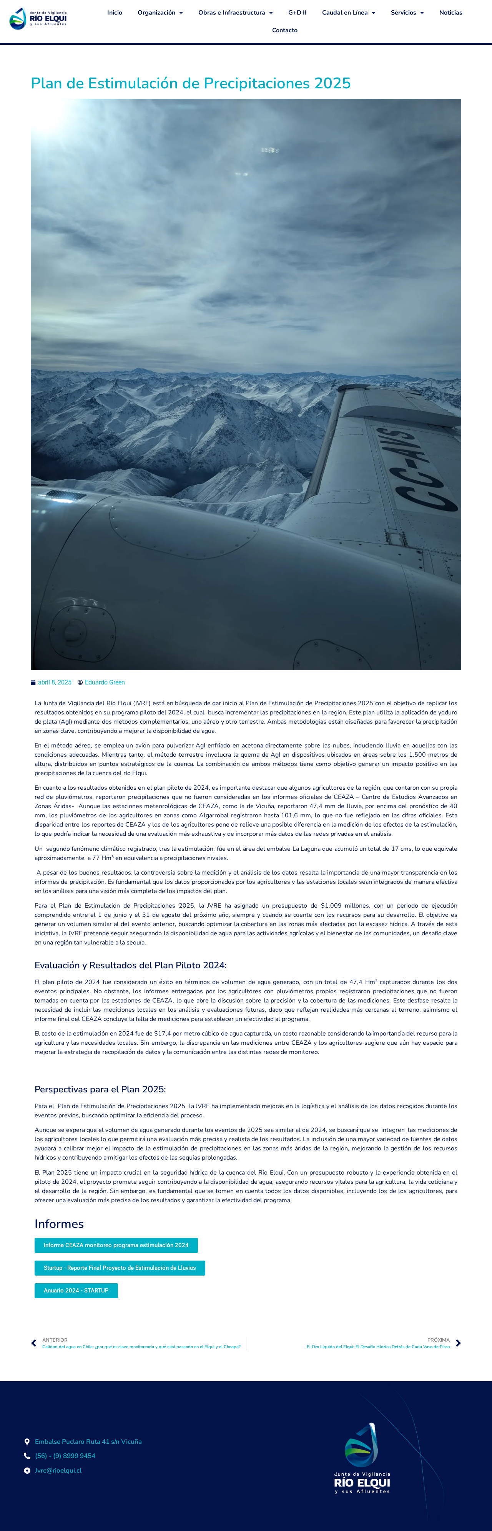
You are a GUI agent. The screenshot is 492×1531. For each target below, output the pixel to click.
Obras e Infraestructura (231, 12)
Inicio (114, 12)
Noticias (450, 12)
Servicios (403, 12)
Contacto (285, 30)
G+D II (297, 12)
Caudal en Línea (345, 12)
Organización (156, 12)
